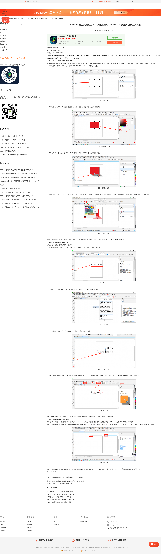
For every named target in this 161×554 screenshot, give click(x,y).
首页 (3, 9)
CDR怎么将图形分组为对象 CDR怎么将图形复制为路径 (18, 203)
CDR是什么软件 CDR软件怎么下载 (11, 136)
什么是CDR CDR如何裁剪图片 (10, 188)
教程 (3, 14)
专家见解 (3, 47)
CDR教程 (2, 530)
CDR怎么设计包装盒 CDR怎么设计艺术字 (59, 497)
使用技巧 (3, 35)
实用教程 (3, 29)
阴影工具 (53, 477)
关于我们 (56, 522)
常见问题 (3, 38)
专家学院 (29, 530)
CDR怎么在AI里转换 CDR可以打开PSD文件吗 (15, 192)
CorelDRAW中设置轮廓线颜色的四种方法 (13, 155)
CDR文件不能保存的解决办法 (10, 151)
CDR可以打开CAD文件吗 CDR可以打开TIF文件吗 (16, 170)
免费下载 (115, 38)
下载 (5, 18)
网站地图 (56, 525)
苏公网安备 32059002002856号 (91, 550)
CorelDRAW (7, 5)
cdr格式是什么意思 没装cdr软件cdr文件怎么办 (15, 147)
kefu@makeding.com (116, 525)
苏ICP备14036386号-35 (70, 550)
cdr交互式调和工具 (68, 477)
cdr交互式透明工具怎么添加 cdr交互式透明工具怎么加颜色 (69, 481)
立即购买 (115, 42)
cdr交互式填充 (79, 477)
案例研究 (3, 50)
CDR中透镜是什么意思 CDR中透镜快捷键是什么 (61, 499)
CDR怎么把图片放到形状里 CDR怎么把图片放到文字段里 (19, 173)
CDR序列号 (3, 528)
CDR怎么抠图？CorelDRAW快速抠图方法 (13, 143)
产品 (3, 11)
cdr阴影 (59, 477)
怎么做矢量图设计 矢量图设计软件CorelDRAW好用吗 (17, 177)
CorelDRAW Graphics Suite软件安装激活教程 (60, 491)
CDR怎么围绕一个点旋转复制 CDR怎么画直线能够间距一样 (20, 199)
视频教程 (3, 41)
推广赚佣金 (83, 522)
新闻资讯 (3, 44)
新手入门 (3, 32)
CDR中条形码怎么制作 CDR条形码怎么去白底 (60, 494)
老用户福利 (5, 16)
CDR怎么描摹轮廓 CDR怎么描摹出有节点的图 (60, 502)
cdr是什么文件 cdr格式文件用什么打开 (12, 140)
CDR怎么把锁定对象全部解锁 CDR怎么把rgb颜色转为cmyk (19, 207)
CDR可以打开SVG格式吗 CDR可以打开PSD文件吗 (16, 196)
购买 (5, 21)
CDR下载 (2, 525)
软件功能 (2, 522)
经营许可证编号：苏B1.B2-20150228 (85, 547)
